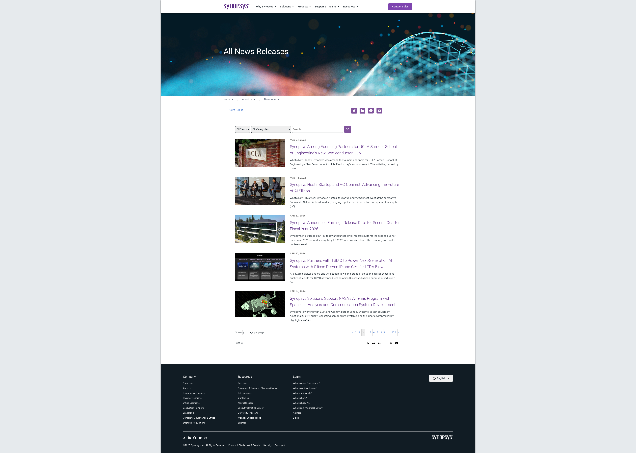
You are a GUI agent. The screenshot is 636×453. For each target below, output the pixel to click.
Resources (349, 6)
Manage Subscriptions (249, 417)
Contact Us (243, 398)
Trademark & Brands (249, 445)
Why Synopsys (264, 6)
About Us (247, 99)
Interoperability (246, 393)
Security (267, 445)
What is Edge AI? (301, 403)
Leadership (188, 412)
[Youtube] (200, 437)
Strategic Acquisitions (194, 422)
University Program (248, 412)
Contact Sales (400, 6)
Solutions (285, 6)
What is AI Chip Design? (305, 388)
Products (303, 6)
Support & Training (326, 6)
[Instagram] (205, 437)
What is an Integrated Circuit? (308, 407)
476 (394, 332)
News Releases (245, 403)
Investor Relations (192, 398)
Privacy (232, 445)
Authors (297, 412)
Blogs (240, 109)
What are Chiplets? (302, 393)
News (232, 109)
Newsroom (270, 99)
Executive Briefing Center (251, 407)
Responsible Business (194, 393)
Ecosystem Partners (193, 407)
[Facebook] (194, 437)
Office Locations (191, 403)
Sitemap (242, 422)
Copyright (280, 445)
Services (242, 383)
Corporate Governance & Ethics (199, 417)
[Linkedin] (189, 437)
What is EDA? (300, 398)
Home (227, 99)
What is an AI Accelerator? (306, 383)
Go (347, 129)
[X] (184, 437)
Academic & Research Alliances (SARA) (258, 388)
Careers (187, 388)
